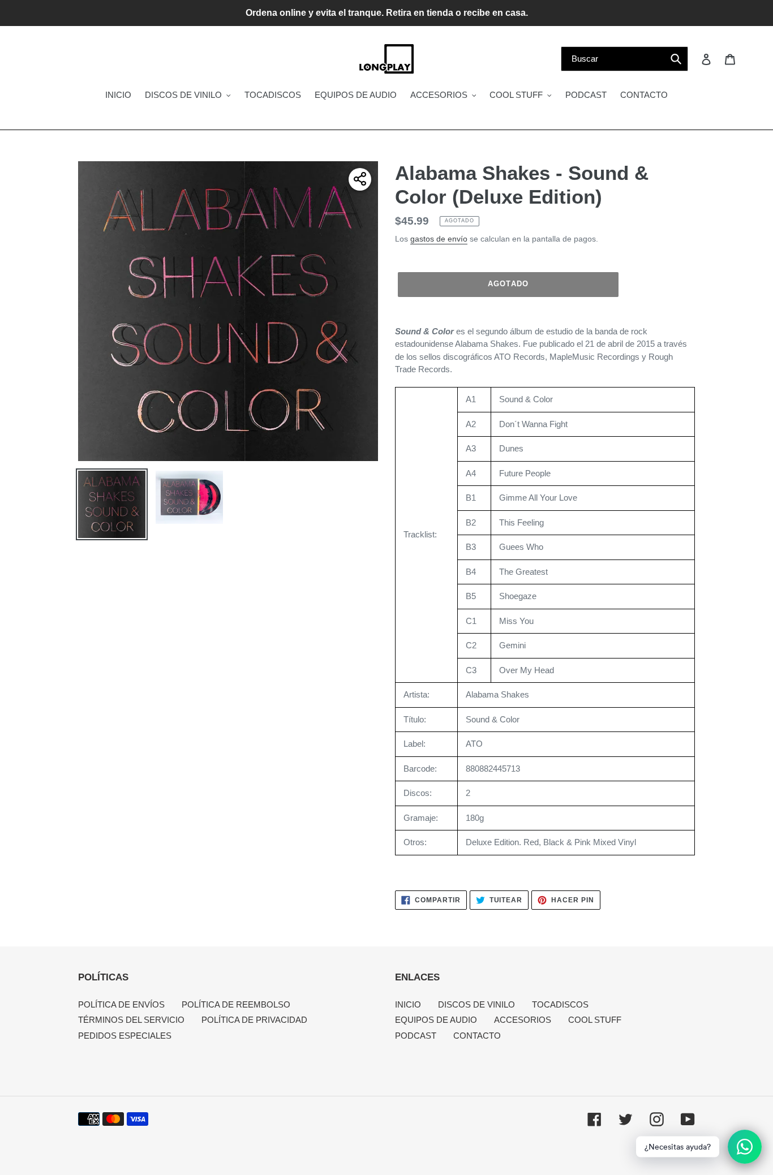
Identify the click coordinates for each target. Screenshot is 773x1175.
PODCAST (415, 1035)
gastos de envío (438, 238)
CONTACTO (477, 1035)
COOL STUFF (594, 1020)
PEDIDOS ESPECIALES (124, 1035)
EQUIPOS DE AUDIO (436, 1020)
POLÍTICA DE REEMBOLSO (236, 1004)
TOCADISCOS (560, 1004)
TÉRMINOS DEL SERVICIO (131, 1020)
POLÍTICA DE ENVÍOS (121, 1004)
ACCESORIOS (522, 1020)
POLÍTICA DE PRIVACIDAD (254, 1020)
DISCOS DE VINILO (476, 1004)
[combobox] (624, 58)
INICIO (408, 1004)
